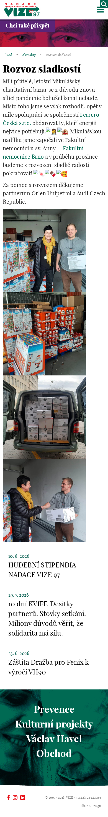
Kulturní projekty (54, 724)
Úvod (8, 55)
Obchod (54, 753)
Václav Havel (54, 739)
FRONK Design (91, 806)
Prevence (54, 709)
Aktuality (29, 55)
